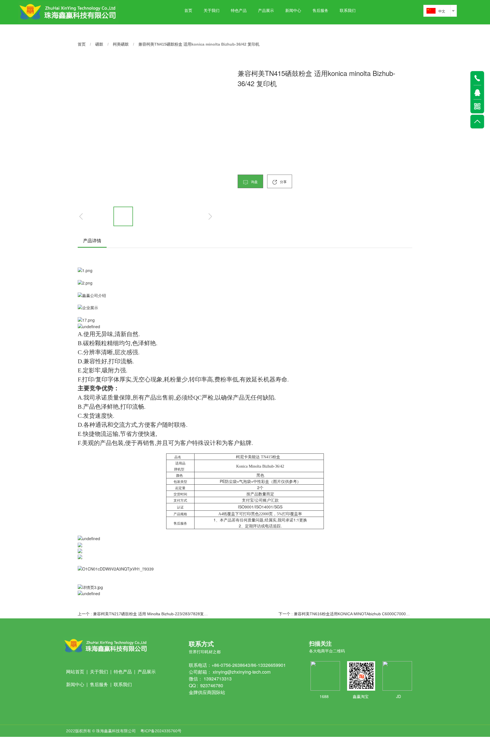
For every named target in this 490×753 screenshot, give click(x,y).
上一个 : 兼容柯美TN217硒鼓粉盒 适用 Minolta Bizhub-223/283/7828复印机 (145, 614)
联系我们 (348, 11)
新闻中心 (293, 11)
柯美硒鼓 (121, 44)
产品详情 (92, 240)
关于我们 (211, 11)
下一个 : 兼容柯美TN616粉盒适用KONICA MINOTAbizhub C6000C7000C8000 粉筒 (345, 614)
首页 (188, 11)
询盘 (254, 181)
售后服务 (320, 11)
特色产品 (239, 11)
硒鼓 (99, 44)
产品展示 (266, 11)
